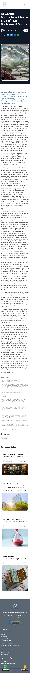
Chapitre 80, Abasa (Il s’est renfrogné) (12, 484)
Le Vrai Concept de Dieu (7, 632)
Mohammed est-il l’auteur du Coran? (13, 455)
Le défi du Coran (8, 556)
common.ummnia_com (7, 657)
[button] (27, 4)
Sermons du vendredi (6, 643)
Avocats (3, 650)
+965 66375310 (4, 661)
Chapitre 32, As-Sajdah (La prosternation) (12, 520)
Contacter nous (5, 654)
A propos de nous (5, 647)
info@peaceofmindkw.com (8, 663)
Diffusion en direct (5, 652)
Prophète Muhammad (6, 639)
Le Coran (4, 438)
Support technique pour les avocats (10, 645)
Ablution (3, 634)
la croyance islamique (6, 636)
